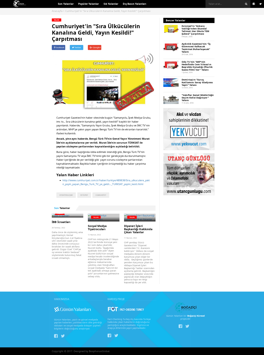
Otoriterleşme (66, 195)
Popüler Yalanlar (88, 3)
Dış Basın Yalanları (134, 3)
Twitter (77, 47)
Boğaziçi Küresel (196, 315)
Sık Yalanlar (111, 3)
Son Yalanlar (66, 3)
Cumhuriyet (100, 195)
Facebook (59, 47)
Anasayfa (57, 11)
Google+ (96, 47)
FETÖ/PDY (84, 195)
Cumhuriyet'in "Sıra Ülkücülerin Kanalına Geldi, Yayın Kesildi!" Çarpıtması (108, 11)
